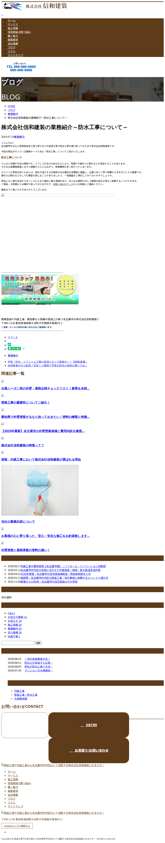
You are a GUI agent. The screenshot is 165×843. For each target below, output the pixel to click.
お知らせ (15, 621)
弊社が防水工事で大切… (38, 666)
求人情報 (15, 632)
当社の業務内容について (18, 521)
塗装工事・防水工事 (25, 695)
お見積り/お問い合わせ (91, 750)
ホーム (11, 20)
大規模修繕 (20, 698)
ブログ (11, 47)
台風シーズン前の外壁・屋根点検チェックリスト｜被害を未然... (45, 388)
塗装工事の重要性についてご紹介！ (25, 402)
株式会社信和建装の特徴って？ (22, 445)
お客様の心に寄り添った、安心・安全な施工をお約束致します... (45, 536)
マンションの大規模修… (38, 670)
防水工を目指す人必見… (38, 663)
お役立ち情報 (17, 617)
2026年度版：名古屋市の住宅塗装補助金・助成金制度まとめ (56, 574)
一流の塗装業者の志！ (37, 659)
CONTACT (12, 74)
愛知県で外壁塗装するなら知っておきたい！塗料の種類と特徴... (45, 417)
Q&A (11, 613)
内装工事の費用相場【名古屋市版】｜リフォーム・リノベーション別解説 (63, 566)
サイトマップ (15, 55)
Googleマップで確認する (17, 825)
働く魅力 (13, 36)
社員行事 (14, 636)
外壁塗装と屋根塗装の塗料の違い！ (25, 550)
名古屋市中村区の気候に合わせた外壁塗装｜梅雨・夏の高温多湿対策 (61, 570)
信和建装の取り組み (19, 32)
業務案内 (19, 137)
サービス (13, 24)
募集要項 (13, 40)
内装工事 (19, 691)
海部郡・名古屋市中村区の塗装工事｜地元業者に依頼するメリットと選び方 (64, 578)
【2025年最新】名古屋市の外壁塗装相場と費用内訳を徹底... (42, 431)
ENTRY (91, 724)
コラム (11, 51)
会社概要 (13, 43)
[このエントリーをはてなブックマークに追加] (9, 345)
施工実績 (13, 28)
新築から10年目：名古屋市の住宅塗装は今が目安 (49, 581)
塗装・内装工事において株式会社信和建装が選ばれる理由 (41, 459)
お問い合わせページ (63, 184)
